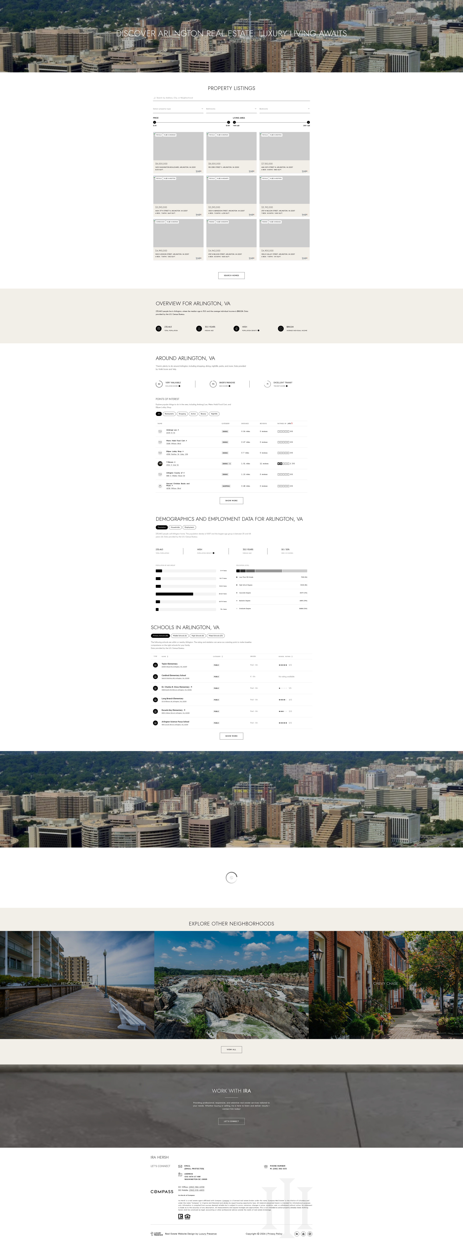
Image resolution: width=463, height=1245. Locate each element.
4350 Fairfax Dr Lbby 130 (177, 454)
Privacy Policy (275, 1233)
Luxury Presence (208, 1233)
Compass (225, 1200)
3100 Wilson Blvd (173, 444)
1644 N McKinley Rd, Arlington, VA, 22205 (175, 678)
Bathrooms (210, 109)
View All (231, 1050)
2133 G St (170, 433)
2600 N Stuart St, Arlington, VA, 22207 (174, 667)
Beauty (204, 414)
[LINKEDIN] (296, 1233)
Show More (231, 736)
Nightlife (215, 414)
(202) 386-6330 (196, 1187)
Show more (231, 501)
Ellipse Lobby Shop (173, 451)
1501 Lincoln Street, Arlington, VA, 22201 (175, 724)
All (160, 414)
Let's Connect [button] (231, 1121)
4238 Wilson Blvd (173, 488)
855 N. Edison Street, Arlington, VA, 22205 (175, 713)
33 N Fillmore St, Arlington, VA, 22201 (174, 701)
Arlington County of (174, 473)
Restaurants (170, 414)
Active (194, 414)
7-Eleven (169, 462)
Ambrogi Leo (171, 430)
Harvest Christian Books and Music (177, 485)
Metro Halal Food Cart (175, 441)
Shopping (183, 414)
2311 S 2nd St (172, 465)
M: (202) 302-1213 (278, 1169)
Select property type (162, 109)
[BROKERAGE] (309, 1233)
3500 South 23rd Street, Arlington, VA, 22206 (177, 690)
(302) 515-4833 (196, 1190)
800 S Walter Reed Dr (175, 476)
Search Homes (231, 275)
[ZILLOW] (303, 1233)
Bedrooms (264, 109)
